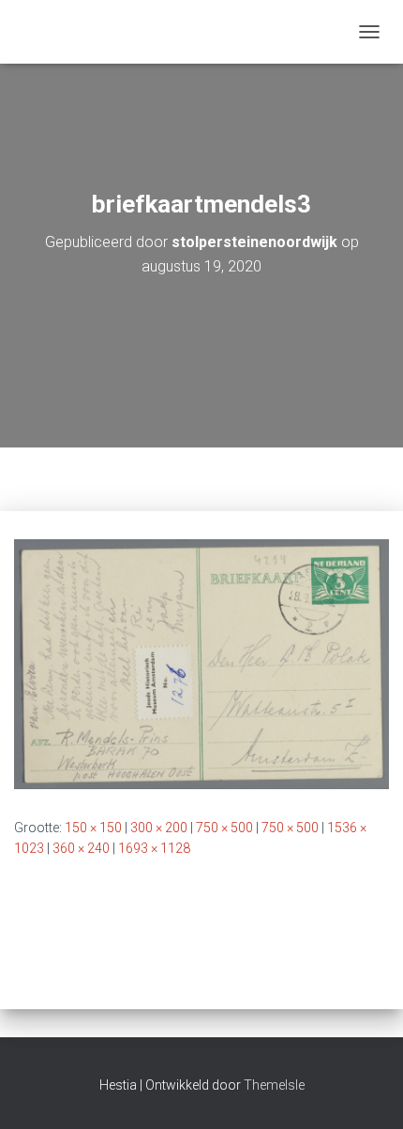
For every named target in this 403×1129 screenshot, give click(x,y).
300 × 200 (158, 827)
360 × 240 (81, 848)
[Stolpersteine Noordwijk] (22, 32)
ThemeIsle (274, 1085)
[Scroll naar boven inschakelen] (366, 1091)
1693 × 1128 (154, 848)
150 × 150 (93, 827)
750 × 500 (224, 827)
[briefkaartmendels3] (201, 662)
